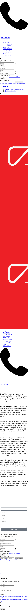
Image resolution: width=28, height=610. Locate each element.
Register (2, 78)
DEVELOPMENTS (7, 46)
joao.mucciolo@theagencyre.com (14, 89)
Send (2, 594)
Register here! (12, 83)
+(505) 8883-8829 (10, 91)
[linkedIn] (4, 86)
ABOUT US (6, 47)
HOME (5, 41)
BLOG (4, 54)
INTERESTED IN (7, 49)
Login (2, 65)
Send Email (14, 529)
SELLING (8, 52)
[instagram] (7, 86)
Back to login (3, 83)
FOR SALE (9, 44)
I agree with (11, 77)
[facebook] (3, 86)
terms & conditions (14, 77)
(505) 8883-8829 (5, 38)
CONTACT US (7, 55)
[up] (0, 573)
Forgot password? (21, 83)
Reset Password (19, 82)
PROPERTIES (6, 42)
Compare (3, 609)
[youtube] (6, 86)
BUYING (8, 50)
